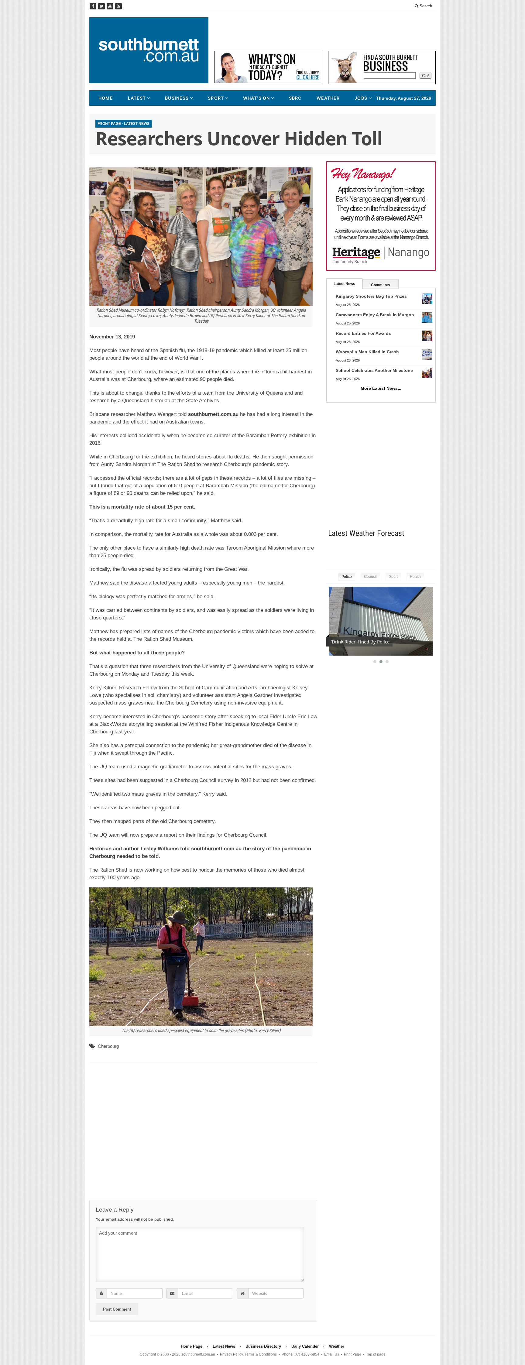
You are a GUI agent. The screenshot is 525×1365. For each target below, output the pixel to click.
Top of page (376, 1354)
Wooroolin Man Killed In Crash (367, 351)
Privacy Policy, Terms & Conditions (248, 1354)
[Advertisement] (325, 31)
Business (177, 98)
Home (105, 98)
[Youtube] (110, 6)
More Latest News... (381, 388)
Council (370, 576)
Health (415, 576)
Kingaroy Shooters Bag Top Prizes (371, 296)
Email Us (331, 1354)
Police (346, 576)
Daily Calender (305, 1346)
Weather (328, 98)
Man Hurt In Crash (350, 642)
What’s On (256, 98)
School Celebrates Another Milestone (374, 370)
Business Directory (263, 1346)
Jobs (361, 98)
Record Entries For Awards (363, 333)
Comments (380, 285)
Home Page (191, 1346)
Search (425, 6)
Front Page (109, 124)
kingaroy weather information (433, 552)
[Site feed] (118, 6)
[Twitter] (102, 6)
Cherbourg (108, 1046)
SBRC (295, 98)
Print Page (352, 1354)
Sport (216, 98)
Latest (137, 98)
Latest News (136, 124)
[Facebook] (93, 6)
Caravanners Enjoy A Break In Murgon (375, 314)
